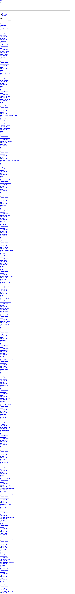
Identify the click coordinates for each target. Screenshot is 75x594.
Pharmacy (2, 443)
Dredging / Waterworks (5, 183)
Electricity (2, 199)
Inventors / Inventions (5, 321)
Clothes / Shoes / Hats (5, 138)
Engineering (3, 205)
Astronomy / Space (4, 51)
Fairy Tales (2, 228)
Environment (3, 208)
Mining (2, 375)
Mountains (2, 388)
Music (1, 395)
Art (1, 48)
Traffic (1, 543)
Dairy (1, 167)
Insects (1, 318)
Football (2, 273)
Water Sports (3, 581)
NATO (1, 408)
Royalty (2, 482)
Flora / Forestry (4, 260)
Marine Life (3, 363)
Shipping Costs (4, 15)
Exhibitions (2, 218)
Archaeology (3, 38)
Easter (1, 189)
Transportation (3, 549)
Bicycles (2, 67)
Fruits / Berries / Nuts (5, 282)
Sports (1, 514)
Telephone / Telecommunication (7, 517)
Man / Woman (3, 356)
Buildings (2, 89)
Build (1, 86)
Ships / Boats (3, 507)
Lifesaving (2, 337)
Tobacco (2, 536)
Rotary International (5, 478)
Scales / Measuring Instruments (7, 488)
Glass (1, 295)
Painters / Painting (4, 430)
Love (1, 347)
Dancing (2, 170)
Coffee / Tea (3, 144)
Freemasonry (3, 279)
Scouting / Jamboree (4, 498)
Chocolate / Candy (4, 121)
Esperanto (2, 212)
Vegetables (2, 565)
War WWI (2, 572)
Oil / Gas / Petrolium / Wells (6, 421)
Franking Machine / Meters (6, 276)
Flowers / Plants (4, 263)
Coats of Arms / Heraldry (6, 141)
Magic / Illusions (4, 350)
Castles (2, 102)
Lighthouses (3, 340)
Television (2, 520)
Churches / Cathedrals (5, 128)
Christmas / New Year (5, 125)
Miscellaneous (3, 379)
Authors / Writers (4, 54)
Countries (2, 154)
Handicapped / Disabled (5, 302)
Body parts (2, 77)
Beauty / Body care (4, 64)
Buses (1, 93)
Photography (3, 449)
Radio (1, 465)
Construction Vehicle (5, 150)
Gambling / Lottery (4, 285)
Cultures (2, 163)
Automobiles (3, 57)
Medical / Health (4, 369)
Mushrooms (3, 392)
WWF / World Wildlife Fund (6, 591)
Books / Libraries (4, 80)
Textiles (2, 523)
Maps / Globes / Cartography (6, 359)
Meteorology (3, 372)
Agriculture (3, 25)
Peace (1, 433)
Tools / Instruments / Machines (7, 539)
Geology (2, 292)
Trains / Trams (3, 546)
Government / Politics (5, 298)
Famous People (3, 231)
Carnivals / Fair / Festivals (6, 96)
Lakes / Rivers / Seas (5, 330)
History (2, 305)
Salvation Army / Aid (5, 485)
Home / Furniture (4, 311)
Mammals (2, 353)
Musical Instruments (5, 398)
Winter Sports (3, 588)
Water (1, 578)
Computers (2, 147)
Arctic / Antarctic (4, 44)
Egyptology (2, 195)
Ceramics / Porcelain (5, 109)
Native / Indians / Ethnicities (6, 404)
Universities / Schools (5, 559)
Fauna (1, 237)
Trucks (1, 552)
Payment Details (4, 14)
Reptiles (2, 475)
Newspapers (3, 411)
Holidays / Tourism (4, 308)
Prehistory (2, 459)
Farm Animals (3, 234)
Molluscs (2, 382)
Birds (1, 70)
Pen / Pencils (3, 437)
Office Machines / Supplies (6, 417)
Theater (2, 527)
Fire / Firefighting (4, 247)
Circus (1, 131)
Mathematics (3, 366)
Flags (1, 257)
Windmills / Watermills (5, 584)
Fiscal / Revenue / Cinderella (6, 250)
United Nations (3, 556)
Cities (1, 134)
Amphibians (3, 35)
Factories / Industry (4, 224)
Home (3, 13)
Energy (2, 202)
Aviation (2, 60)
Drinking (2, 186)
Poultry (2, 456)
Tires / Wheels (3, 533)
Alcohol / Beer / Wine (5, 31)
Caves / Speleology (4, 105)
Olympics (2, 424)
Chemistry (2, 112)
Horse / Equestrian (4, 314)
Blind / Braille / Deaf (5, 73)
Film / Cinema (3, 240)
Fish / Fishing (3, 253)
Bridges (2, 83)
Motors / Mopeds (4, 385)
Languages (2, 334)
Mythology (2, 401)
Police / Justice (3, 453)
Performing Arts (4, 440)
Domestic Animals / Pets (5, 179)
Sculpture (2, 501)
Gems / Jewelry (3, 289)
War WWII (2, 575)
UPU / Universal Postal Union (7, 562)
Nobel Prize (3, 414)
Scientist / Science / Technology (7, 494)
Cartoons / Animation (5, 99)
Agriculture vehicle (4, 28)
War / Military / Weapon (5, 568)
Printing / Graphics (4, 462)
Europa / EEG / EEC (5, 215)
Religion (2, 472)
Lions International (4, 343)
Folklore (2, 266)
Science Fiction (3, 491)
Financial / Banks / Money (6, 244)
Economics (2, 192)
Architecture (3, 41)
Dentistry (2, 173)
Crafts (1, 157)
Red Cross (2, 469)
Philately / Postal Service (5, 446)
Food (1, 269)
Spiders (2, 511)
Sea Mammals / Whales (5, 504)
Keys (1, 327)
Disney (1, 176)
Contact (3, 16)
